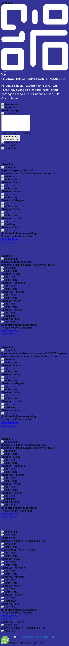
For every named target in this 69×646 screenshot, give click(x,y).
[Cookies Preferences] (5, 640)
